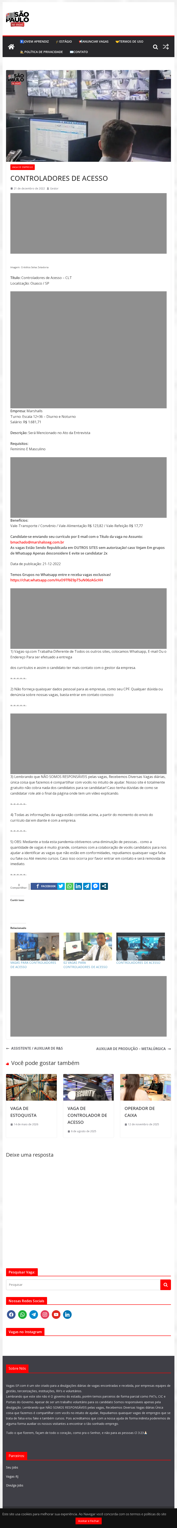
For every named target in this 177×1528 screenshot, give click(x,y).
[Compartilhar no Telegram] (87, 886)
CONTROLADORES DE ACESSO (138, 962)
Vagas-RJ (12, 1476)
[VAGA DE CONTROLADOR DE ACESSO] (88, 1076)
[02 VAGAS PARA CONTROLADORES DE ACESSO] (87, 946)
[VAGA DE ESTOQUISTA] (31, 1076)
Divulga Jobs (14, 1485)
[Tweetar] (61, 886)
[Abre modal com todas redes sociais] (104, 886)
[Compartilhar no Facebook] (46, 886)
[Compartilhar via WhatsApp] (69, 886)
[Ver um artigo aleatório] (166, 47)
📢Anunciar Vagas (94, 41)
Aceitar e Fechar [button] (88, 1521)
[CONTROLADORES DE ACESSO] (140, 946)
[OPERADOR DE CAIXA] (145, 1076)
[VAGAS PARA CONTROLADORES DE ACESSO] (34, 946)
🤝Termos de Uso (129, 41)
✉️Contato (79, 52)
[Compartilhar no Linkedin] (78, 886)
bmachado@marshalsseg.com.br (37, 542)
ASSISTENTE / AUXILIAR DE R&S (37, 1048)
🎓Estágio (64, 41)
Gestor (54, 188)
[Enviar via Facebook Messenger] (95, 886)
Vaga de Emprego (22, 167)
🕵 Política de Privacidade (41, 52)
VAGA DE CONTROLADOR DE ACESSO (87, 1115)
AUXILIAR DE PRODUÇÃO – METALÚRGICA (131, 1048)
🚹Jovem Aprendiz (34, 41)
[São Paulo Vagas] (11, 47)
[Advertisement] (88, 223)
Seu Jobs (12, 1467)
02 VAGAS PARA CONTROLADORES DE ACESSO (85, 964)
